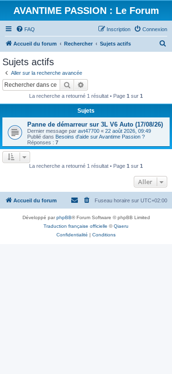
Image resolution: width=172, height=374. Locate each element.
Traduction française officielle (75, 226)
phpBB (64, 217)
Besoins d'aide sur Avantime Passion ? (100, 137)
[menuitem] (25, 29)
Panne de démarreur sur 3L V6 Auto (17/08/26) (95, 124)
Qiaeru (121, 226)
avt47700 (88, 131)
